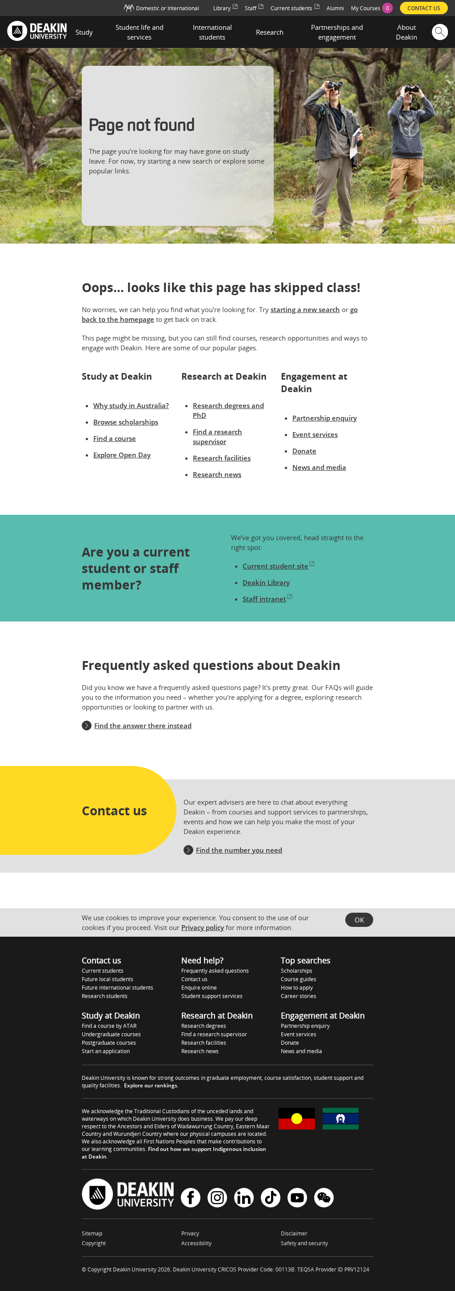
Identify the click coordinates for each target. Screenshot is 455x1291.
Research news (217, 474)
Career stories (298, 996)
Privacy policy (202, 927)
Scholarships (296, 970)
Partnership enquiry (324, 417)
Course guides (298, 979)
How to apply (297, 987)
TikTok (270, 1199)
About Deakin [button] (406, 32)
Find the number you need (239, 850)
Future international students (117, 987)
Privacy (190, 1233)
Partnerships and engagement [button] (337, 32)
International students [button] (212, 32)
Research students (105, 996)
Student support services (212, 996)
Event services (315, 434)
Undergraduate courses (111, 1034)
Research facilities (222, 457)
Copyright (94, 1243)
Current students (103, 970)
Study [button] (84, 32)
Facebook (190, 1199)
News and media (319, 467)
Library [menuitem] (222, 8)
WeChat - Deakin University (324, 1199)
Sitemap (92, 1233)
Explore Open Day (122, 454)
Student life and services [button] (140, 32)
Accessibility (196, 1243)
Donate (304, 450)
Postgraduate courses (109, 1042)
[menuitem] (372, 8)
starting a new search (305, 309)
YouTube (297, 1199)
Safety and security (304, 1243)
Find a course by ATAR (109, 1026)
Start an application (106, 1051)
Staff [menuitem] (250, 8)
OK (359, 919)
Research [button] (269, 32)
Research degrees (203, 1026)
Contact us (194, 979)
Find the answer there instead (143, 725)
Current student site (275, 565)
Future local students (107, 979)
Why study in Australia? (131, 405)
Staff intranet (264, 598)
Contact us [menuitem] (423, 8)
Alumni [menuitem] (335, 8)
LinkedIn (244, 1199)
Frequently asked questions (215, 970)
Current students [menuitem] (291, 8)
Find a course (114, 438)
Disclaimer (294, 1233)
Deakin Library (266, 582)
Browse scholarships (125, 421)
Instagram (217, 1199)
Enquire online (199, 987)
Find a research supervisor (214, 1034)
